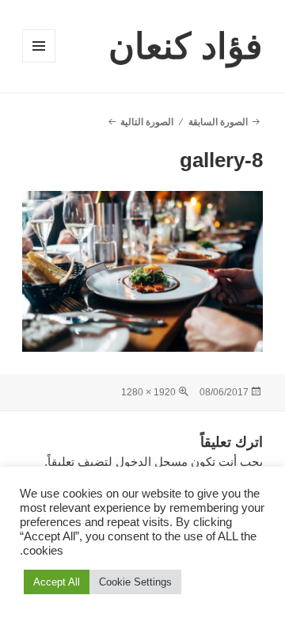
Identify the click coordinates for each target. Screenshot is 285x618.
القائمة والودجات (38, 62)
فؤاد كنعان (185, 46)
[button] (143, 271)
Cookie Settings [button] (135, 582)
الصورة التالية (146, 122)
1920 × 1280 (148, 392)
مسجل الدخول (152, 461)
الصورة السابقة (218, 122)
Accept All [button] (56, 582)
